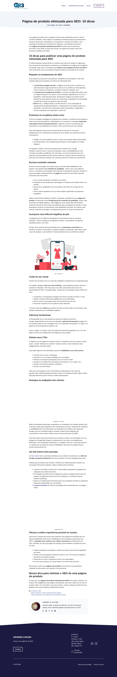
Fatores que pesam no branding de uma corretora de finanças (48, 594)
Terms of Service (99, 664)
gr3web (66, 25)
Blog (89, 5)
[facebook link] (96, 643)
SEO (39, 591)
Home (63, 5)
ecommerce (34, 591)
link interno (35, 456)
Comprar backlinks (76, 5)
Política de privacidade (84, 664)
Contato (99, 5)
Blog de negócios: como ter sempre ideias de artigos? (46, 593)
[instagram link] (92, 643)
